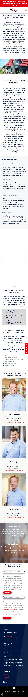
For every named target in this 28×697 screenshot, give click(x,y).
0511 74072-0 (10, 635)
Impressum (6, 677)
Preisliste (6, 674)
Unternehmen (7, 672)
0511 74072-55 (16, 466)
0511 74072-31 (9, 636)
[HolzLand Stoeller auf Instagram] (7, 682)
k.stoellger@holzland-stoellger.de (14, 422)
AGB (5, 678)
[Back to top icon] (14, 688)
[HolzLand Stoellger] (14, 9)
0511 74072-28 (16, 514)
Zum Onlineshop (13, 556)
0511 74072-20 (16, 419)
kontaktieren (20, 306)
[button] (2, 694)
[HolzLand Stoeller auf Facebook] (4, 682)
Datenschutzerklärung (16, 589)
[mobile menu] (26, 10)
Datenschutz (6, 675)
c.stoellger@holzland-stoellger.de (14, 517)
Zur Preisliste (13, 539)
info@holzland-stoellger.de (9, 583)
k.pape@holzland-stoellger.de (14, 470)
